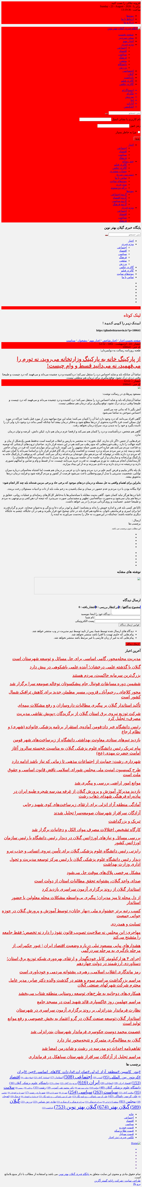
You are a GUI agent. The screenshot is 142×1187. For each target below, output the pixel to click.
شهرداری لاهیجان (16, 1093)
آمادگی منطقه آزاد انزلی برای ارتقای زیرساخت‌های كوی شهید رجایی (82, 804)
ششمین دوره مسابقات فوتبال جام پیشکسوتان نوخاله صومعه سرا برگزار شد (75, 683)
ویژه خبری (128, 44)
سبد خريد (121, 184)
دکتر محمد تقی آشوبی (60, 1087)
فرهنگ (123, 57)
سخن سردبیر (126, 37)
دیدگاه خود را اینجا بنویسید (95, 614)
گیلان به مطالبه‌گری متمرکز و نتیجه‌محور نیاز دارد (99, 1040)
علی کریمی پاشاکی (122, 1096)
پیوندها (130, 15)
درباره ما (129, 22)
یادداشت (129, 77)
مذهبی (123, 60)
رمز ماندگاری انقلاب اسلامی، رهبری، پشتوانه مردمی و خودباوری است (80, 972)
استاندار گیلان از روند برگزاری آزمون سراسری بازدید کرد (91, 889)
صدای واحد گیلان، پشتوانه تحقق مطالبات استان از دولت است (87, 881)
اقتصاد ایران (122, 1083)
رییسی (19, 1088)
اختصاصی (128, 70)
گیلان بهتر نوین (75, 1107)
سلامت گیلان (126, 1093)
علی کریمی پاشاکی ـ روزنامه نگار (55, 1096)
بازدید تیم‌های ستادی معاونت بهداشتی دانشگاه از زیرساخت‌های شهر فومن (77, 740)
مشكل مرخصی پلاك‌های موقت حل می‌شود (104, 872)
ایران (89, 1082)
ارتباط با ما (127, 19)
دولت (94, 1088)
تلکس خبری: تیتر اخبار (121, 1137)
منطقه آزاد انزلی (110, 1102)
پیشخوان (82, 340)
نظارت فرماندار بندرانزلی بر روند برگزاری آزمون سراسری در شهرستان (78, 1010)
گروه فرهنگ (120, 204)
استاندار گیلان (41, 1077)
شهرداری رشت (35, 1092)
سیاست (70, 340)
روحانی (28, 1088)
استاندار (56, 1077)
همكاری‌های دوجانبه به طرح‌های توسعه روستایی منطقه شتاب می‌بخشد (80, 993)
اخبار (131, 144)
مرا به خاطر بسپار (126, 132)
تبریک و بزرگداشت (124, 821)
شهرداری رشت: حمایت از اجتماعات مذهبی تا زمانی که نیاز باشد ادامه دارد (76, 761)
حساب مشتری (118, 171)
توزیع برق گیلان (68, 1083)
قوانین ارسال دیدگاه (129, 625)
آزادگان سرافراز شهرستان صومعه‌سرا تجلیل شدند (97, 813)
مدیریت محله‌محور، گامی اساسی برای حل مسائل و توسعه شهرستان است (76, 658)
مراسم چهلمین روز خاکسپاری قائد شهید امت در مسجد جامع (89, 1002)
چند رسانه (128, 161)
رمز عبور (135, 125)
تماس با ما (121, 177)
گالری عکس (126, 84)
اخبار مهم (128, 41)
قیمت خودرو (126, 1127)
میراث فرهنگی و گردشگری (70, 1102)
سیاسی (122, 54)
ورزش (123, 67)
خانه (131, 1114)
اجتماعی (122, 47)
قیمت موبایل (126, 1134)
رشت (39, 1087)
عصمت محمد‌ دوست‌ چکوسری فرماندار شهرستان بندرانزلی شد (86, 1031)
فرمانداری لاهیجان (29, 1097)
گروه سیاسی (119, 200)
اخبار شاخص (109, 340)
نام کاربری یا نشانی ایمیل (126, 119)
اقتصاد (123, 51)
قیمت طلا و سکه (124, 1130)
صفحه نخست (126, 34)
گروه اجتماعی (119, 194)
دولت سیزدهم (82, 1088)
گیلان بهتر (113, 1107)
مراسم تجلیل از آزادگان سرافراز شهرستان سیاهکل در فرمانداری (85, 1056)
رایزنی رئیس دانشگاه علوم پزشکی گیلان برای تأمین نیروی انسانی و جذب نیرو (74, 851)
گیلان (131, 74)
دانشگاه (122, 64)
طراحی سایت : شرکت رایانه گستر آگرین (117, 1180)
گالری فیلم (127, 80)
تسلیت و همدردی (126, 924)
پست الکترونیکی (84, 621)
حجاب (54, 1083)
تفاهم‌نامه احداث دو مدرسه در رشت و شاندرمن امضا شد (91, 1048)
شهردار (63, 1093)
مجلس (127, 1101)
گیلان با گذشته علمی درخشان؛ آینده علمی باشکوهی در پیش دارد (85, 667)
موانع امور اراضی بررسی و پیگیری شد (108, 783)
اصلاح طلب (27, 1078)
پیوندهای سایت (118, 181)
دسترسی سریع (125, 174)
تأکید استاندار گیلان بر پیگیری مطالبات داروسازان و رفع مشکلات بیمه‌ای (79, 705)
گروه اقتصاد (120, 197)
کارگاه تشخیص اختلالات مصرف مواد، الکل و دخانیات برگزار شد (86, 829)
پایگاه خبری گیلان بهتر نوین (74, 1174)
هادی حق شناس (44, 1101)
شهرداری (52, 1093)
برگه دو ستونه (119, 187)
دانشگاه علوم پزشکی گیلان (29, 1083)
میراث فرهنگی (93, 1102)
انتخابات (106, 1083)
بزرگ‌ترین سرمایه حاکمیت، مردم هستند (106, 675)
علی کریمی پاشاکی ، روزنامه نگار (90, 1096)
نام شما (89, 617)
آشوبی (97, 1078)
